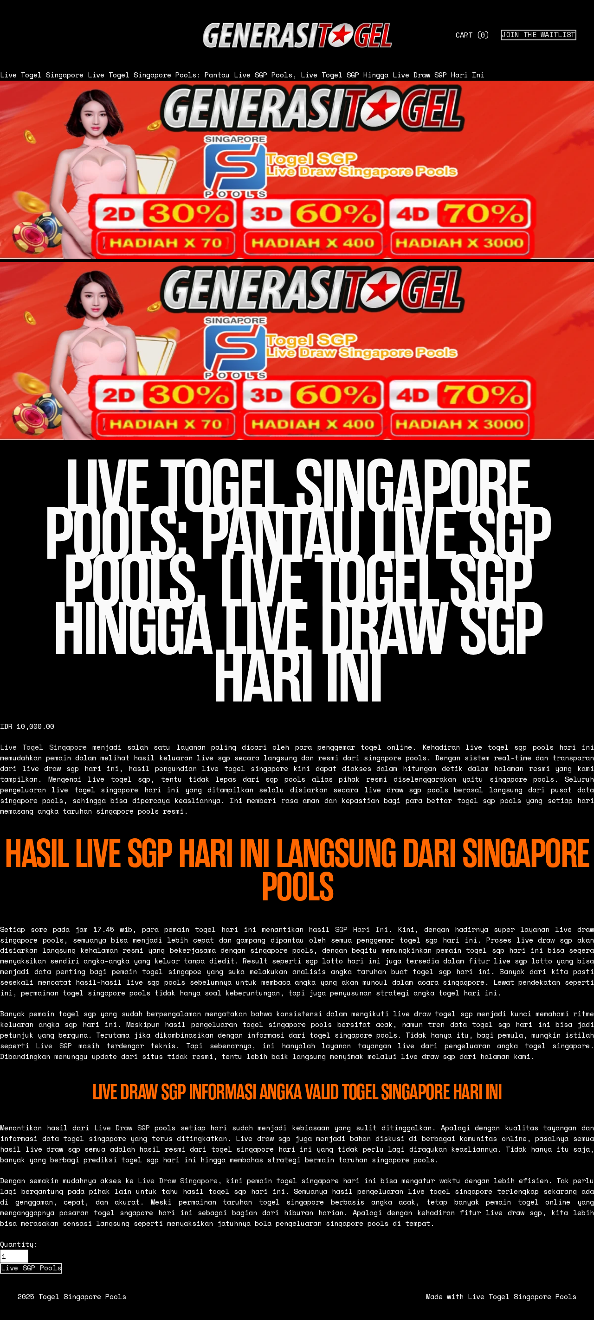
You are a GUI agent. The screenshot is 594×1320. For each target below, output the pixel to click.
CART (472, 35)
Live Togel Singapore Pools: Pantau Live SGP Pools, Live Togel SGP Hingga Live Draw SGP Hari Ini (286, 75)
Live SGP (53, 1045)
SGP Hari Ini (361, 929)
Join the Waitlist (538, 35)
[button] (31, 1268)
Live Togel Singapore (42, 75)
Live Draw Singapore (177, 1180)
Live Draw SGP (122, 1127)
